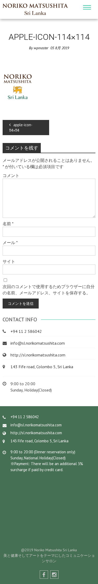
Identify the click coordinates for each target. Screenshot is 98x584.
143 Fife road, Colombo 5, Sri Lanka (41, 366)
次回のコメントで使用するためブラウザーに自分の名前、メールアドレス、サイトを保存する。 (49, 289)
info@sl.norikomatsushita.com (37, 343)
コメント (11, 175)
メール (10, 242)
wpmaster (41, 48)
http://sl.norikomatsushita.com (37, 354)
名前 (8, 223)
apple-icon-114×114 (20, 128)
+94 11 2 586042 (26, 331)
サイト (9, 261)
